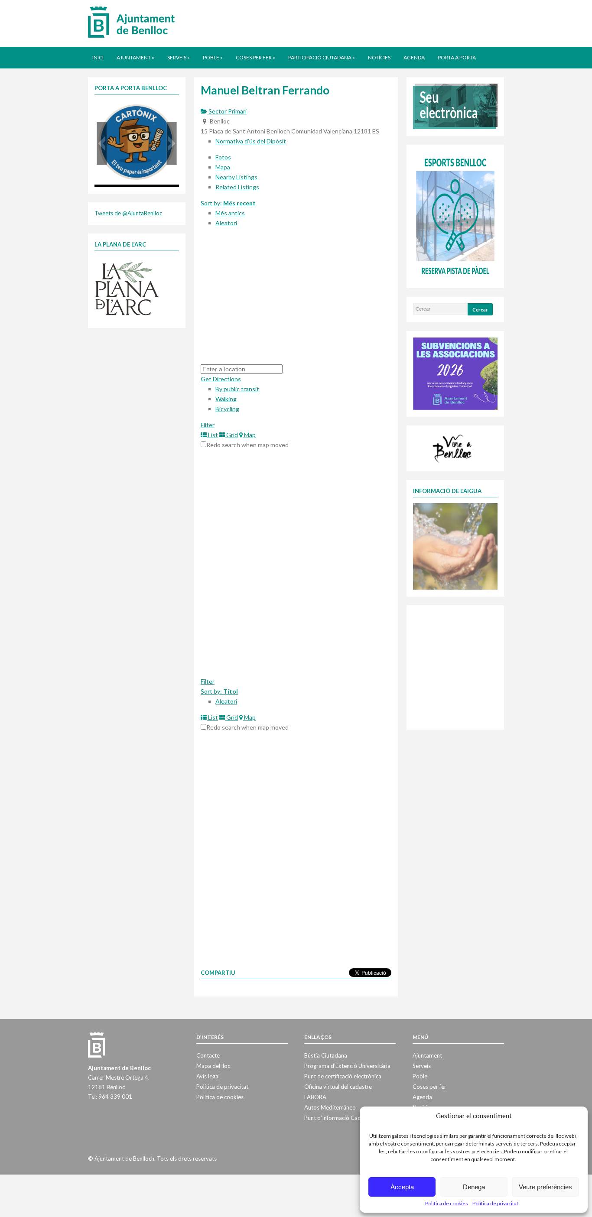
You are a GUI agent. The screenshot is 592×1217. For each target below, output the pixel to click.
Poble (213, 57)
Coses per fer (255, 57)
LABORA (315, 1097)
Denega (474, 1187)
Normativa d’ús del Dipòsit (250, 141)
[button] (102, 143)
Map (249, 434)
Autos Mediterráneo (330, 1107)
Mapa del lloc (213, 1065)
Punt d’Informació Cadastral (339, 1117)
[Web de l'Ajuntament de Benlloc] (131, 21)
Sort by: (228, 203)
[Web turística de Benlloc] (453, 447)
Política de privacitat (495, 1203)
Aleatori (226, 223)
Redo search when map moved (247, 444)
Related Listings (237, 187)
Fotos (223, 157)
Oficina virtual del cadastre (338, 1086)
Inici (98, 57)
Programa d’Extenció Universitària (347, 1065)
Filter (208, 424)
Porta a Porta (457, 57)
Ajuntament (135, 57)
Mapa (222, 167)
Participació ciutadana (321, 57)
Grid (231, 434)
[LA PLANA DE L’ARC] (126, 288)
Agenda (414, 57)
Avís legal (208, 1076)
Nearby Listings (236, 177)
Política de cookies (446, 1203)
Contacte (208, 1055)
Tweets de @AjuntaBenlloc (128, 213)
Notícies (379, 57)
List (212, 434)
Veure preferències (545, 1187)
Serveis (178, 57)
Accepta (402, 1187)
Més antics (230, 213)
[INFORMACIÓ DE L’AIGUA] (455, 545)
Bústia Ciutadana (325, 1055)
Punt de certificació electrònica (342, 1076)
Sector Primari (227, 111)
